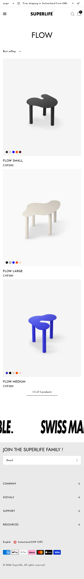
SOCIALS (8, 497)
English (7, 542)
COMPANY (9, 484)
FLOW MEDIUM (14, 381)
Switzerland (30, 542)
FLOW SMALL (13, 160)
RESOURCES (11, 524)
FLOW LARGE (13, 271)
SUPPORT (9, 511)
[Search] (72, 14)
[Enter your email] (77, 460)
